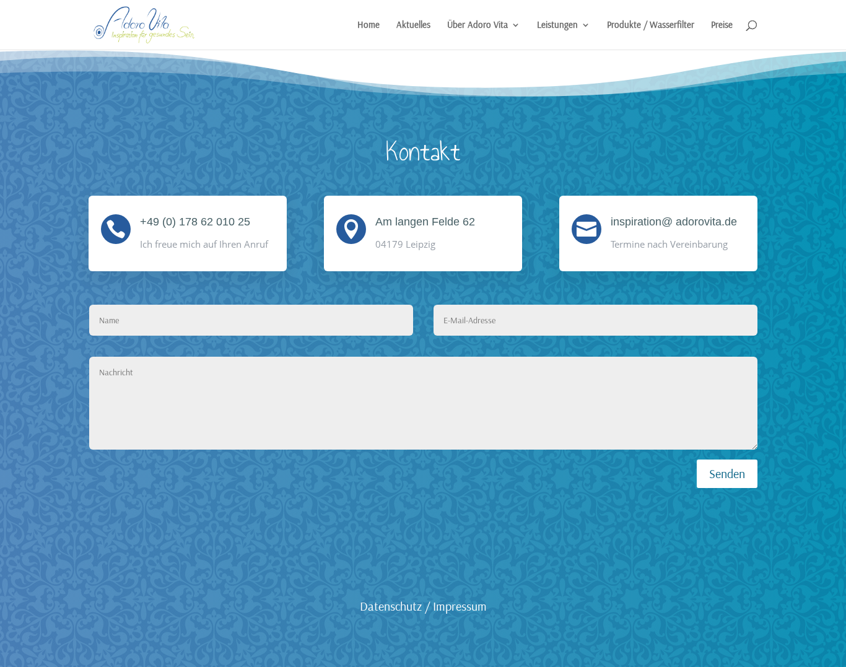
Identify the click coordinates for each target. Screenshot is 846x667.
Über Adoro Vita (477, 25)
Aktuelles (413, 25)
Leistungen (557, 25)
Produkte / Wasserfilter (650, 25)
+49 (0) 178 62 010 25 (195, 222)
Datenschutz (391, 606)
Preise (722, 25)
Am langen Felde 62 (425, 222)
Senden (727, 473)
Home (368, 25)
